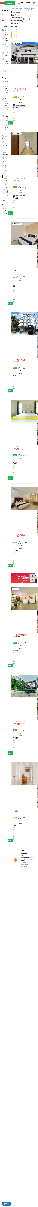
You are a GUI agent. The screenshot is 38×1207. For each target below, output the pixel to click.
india (12, 8)
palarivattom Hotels (23, 9)
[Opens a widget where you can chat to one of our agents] (6, 1204)
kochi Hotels (17, 9)
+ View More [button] (4, 70)
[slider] (3, 18)
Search (9, 3)
